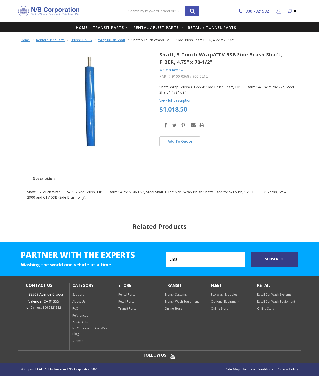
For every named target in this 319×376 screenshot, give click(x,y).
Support (78, 294)
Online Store (173, 308)
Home (82, 27)
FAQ (75, 308)
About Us (78, 301)
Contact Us (80, 322)
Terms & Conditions (257, 369)
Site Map (233, 369)
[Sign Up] (279, 11)
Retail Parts (126, 301)
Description (44, 178)
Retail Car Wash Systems (274, 294)
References (80, 315)
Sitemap (78, 341)
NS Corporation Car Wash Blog (90, 331)
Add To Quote (180, 141)
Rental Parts (126, 294)
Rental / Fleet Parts (156, 27)
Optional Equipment (225, 301)
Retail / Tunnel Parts (212, 27)
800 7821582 (257, 11)
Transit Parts (109, 27)
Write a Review (171, 69)
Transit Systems (176, 294)
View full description (175, 100)
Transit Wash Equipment (182, 301)
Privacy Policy (286, 369)
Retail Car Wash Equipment (276, 301)
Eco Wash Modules (224, 294)
